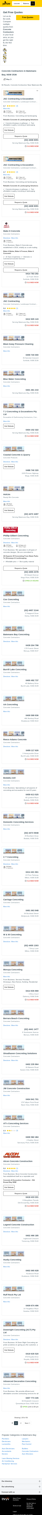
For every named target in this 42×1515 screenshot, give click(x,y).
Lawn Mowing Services (10, 1458)
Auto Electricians (8, 1448)
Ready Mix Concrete (11, 497)
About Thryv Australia (17, 1499)
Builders (25, 1448)
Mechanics (26, 1441)
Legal (15, 1511)
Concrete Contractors (11, 102)
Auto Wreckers (27, 1454)
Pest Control (26, 1444)
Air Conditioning (8, 1461)
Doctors (5, 1454)
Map (8, 79)
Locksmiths (6, 1444)
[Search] (33, 3)
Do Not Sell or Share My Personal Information (31, 1506)
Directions (6, 238)
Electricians (6, 1441)
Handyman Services (9, 1464)
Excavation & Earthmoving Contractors (18, 417)
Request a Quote (21, 136)
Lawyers (25, 1439)
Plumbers (5, 1439)
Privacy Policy (31, 1499)
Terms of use (17, 1506)
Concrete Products (10, 458)
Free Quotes (27, 17)
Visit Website (9, 130)
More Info (6, 108)
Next (26, 1423)
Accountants (6, 1451)
